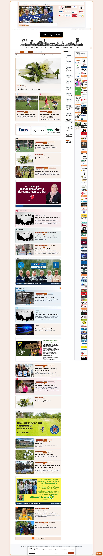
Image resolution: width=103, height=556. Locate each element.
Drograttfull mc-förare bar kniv (69, 101)
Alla (26, 52)
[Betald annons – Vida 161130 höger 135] (84, 225)
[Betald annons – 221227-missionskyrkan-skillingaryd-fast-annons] (84, 187)
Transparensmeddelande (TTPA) (24, 25)
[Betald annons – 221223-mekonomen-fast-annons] (84, 204)
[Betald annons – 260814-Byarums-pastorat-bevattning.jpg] (78, 126)
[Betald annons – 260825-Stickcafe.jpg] (78, 68)
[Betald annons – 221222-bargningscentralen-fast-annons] (84, 199)
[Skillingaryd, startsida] (51, 35)
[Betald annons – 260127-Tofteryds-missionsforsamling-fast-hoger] (84, 168)
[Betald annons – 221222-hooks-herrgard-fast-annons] (84, 70)
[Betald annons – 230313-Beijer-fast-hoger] (84, 139)
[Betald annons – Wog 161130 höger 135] (84, 212)
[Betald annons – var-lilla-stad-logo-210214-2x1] (84, 130)
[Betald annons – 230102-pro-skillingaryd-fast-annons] (84, 350)
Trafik (15, 29)
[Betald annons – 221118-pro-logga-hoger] (84, 343)
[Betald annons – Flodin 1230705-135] (38, 130)
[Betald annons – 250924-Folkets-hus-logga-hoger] (84, 145)
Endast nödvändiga (62, 553)
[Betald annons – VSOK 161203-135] (84, 290)
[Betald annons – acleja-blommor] (84, 123)
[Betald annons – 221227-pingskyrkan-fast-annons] (84, 179)
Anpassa (55, 553)
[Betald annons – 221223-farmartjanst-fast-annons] (84, 90)
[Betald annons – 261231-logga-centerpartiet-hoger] (84, 270)
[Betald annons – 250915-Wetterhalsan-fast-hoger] (68, 16)
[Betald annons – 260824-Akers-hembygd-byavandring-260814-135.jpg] (78, 91)
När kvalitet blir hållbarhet (69, 83)
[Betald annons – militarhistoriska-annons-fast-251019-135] (84, 347)
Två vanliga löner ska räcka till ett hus (69, 95)
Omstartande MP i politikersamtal (69, 141)
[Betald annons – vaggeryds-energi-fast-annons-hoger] (84, 358)
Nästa (42, 538)
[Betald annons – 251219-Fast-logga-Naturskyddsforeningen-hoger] (84, 320)
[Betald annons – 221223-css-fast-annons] (84, 78)
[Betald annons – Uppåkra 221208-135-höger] (84, 219)
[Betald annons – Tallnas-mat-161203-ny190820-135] (84, 61)
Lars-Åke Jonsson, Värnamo (69, 57)
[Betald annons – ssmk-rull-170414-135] (84, 287)
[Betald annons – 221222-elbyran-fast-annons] (61, 11)
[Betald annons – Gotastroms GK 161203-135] (84, 281)
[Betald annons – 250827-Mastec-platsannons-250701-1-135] (78, 109)
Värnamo (35, 52)
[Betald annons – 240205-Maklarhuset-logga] (84, 158)
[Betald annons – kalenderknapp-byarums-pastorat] (81, 16)
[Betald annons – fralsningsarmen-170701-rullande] (84, 193)
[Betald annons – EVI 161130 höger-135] (84, 231)
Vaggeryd (30, 52)
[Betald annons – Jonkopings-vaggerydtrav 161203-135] (84, 296)
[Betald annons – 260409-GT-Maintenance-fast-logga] (75, 12)
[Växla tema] (91, 48)
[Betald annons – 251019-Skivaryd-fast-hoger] (84, 313)
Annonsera (32, 29)
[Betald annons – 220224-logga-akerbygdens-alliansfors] (84, 177)
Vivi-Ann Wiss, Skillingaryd (68, 120)
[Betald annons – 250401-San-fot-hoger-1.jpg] (84, 81)
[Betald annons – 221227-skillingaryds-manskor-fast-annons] (84, 311)
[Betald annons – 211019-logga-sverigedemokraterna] (84, 249)
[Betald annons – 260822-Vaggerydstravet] (78, 100)
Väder (12, 29)
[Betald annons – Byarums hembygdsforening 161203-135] (84, 317)
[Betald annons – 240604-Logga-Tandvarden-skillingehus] (84, 94)
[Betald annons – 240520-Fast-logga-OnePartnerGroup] (75, 7)
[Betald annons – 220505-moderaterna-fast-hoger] (84, 255)
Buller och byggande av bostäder (69, 77)
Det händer (18, 29)
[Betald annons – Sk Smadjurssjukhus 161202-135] (84, 102)
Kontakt (36, 29)
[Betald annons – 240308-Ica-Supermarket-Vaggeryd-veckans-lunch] (84, 64)
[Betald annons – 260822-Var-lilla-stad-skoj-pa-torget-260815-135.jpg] (78, 83)
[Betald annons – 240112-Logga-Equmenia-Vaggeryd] (84, 185)
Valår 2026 (22, 29)
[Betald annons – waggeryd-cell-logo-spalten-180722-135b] (84, 234)
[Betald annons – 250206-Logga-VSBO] (53, 130)
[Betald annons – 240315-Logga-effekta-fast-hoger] (84, 119)
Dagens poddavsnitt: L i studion (69, 89)
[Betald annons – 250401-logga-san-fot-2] (84, 110)
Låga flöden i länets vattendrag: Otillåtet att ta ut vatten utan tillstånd (69, 129)
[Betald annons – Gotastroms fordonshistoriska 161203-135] (84, 322)
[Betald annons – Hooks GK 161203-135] (84, 299)
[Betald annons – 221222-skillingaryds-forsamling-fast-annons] (68, 11)
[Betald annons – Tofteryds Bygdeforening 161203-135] (84, 325)
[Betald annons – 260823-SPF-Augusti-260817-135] (78, 62)
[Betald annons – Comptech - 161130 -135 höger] (84, 209)
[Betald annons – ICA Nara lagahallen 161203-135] (84, 73)
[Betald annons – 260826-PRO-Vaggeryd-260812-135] (78, 75)
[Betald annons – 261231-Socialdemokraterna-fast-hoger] (84, 242)
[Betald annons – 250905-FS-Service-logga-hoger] (81, 11)
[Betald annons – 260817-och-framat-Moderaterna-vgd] (38, 14)
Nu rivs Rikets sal (69, 124)
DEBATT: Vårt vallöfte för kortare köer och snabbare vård (69, 70)
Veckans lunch (27, 29)
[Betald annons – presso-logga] (84, 216)
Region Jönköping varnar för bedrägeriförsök (69, 135)
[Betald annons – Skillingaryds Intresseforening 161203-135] (84, 353)
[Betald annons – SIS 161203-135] (84, 303)
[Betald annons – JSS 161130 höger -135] (84, 228)
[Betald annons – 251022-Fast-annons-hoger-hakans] (84, 88)
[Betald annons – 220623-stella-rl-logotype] (84, 154)
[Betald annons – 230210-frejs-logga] (23, 130)
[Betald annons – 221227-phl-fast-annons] (61, 15)
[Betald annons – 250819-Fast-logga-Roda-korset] (84, 136)
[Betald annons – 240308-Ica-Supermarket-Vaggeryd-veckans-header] (61, 7)
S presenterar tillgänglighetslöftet (69, 115)
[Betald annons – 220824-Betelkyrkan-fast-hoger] (84, 183)
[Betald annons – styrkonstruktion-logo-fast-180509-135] (84, 222)
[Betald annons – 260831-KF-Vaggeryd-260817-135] (78, 117)
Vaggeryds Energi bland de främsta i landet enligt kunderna (69, 108)
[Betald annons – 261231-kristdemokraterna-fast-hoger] (84, 262)
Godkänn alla (71, 553)
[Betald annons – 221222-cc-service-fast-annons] (84, 202)
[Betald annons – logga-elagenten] (75, 16)
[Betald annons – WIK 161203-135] (84, 278)
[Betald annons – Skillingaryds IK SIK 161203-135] (84, 293)
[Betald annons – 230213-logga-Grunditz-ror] (84, 116)
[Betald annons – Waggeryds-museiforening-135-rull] (84, 332)
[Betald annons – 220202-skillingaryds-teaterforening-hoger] (84, 336)
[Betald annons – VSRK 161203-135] (84, 305)
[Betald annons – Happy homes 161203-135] (84, 126)
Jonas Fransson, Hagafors (69, 63)
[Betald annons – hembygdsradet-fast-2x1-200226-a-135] (84, 340)
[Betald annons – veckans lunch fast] (84, 67)
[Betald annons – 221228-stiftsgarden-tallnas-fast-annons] (81, 8)
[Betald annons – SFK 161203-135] (84, 284)
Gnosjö (39, 52)
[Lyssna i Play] (60, 288)
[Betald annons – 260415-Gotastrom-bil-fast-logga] (68, 7)
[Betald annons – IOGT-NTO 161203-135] (84, 329)
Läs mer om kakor (32, 553)
